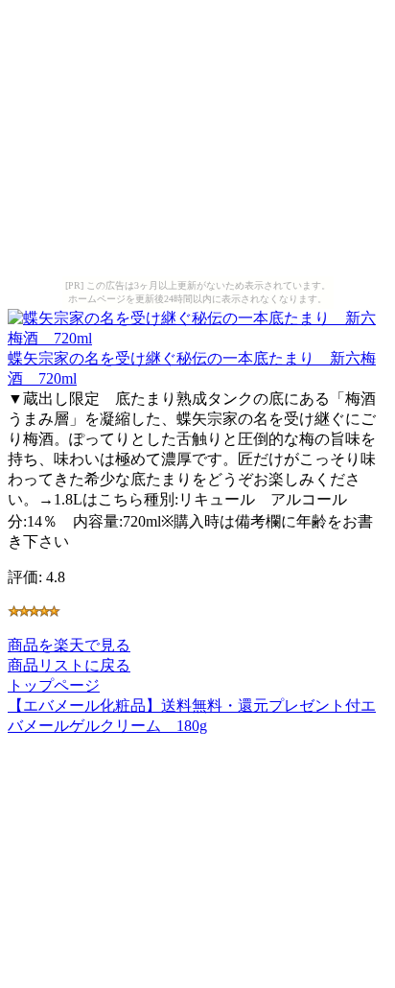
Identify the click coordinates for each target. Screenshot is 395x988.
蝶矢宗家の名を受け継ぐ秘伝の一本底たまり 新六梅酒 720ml (192, 368)
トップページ (54, 685)
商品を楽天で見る (69, 645)
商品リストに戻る (69, 665)
